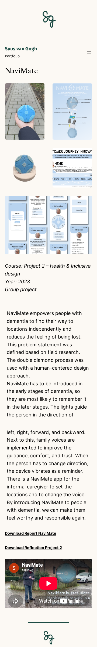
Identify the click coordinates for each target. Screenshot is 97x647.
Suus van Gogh (21, 49)
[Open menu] (89, 53)
